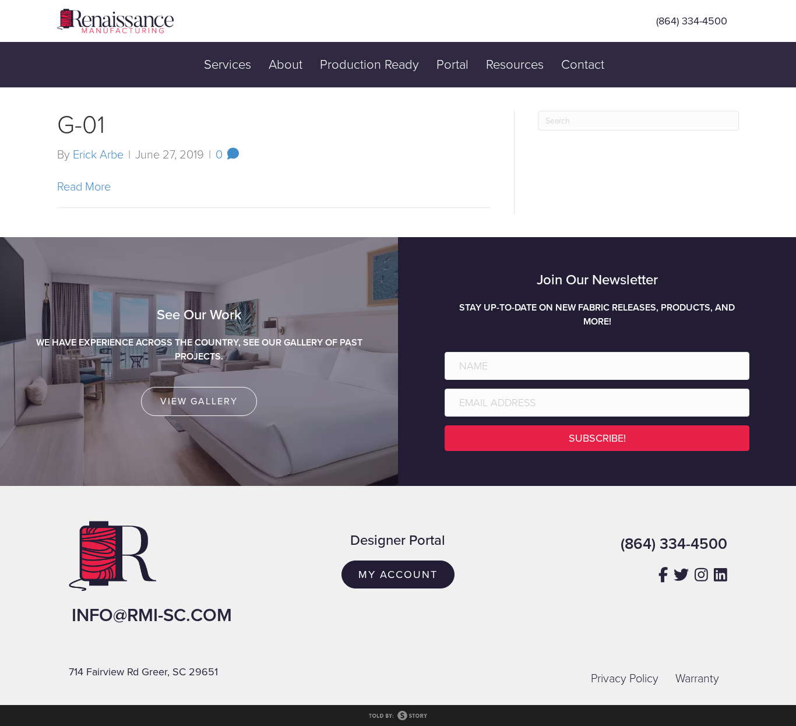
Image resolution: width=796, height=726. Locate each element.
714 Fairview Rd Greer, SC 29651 (143, 671)
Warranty (697, 679)
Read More (84, 187)
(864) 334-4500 (691, 21)
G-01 (81, 125)
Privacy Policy (624, 679)
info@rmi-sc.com (152, 615)
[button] (597, 438)
